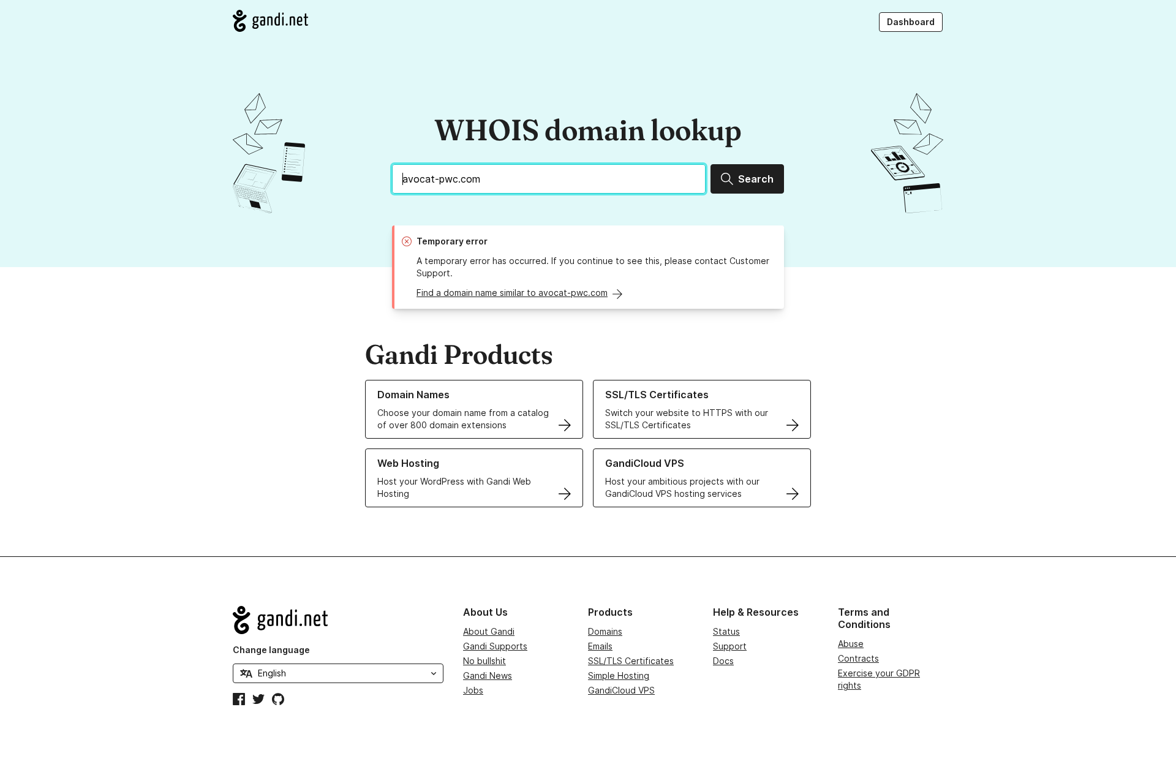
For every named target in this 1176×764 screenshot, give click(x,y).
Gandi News (487, 675)
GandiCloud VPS (621, 690)
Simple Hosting (618, 675)
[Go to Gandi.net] (270, 21)
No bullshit (484, 661)
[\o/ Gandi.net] (338, 620)
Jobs (473, 690)
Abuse (851, 643)
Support (730, 646)
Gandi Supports (495, 646)
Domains (605, 631)
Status (726, 631)
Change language (271, 650)
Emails (600, 646)
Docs (723, 661)
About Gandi (488, 631)
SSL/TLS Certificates (631, 661)
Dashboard (911, 22)
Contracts (858, 658)
